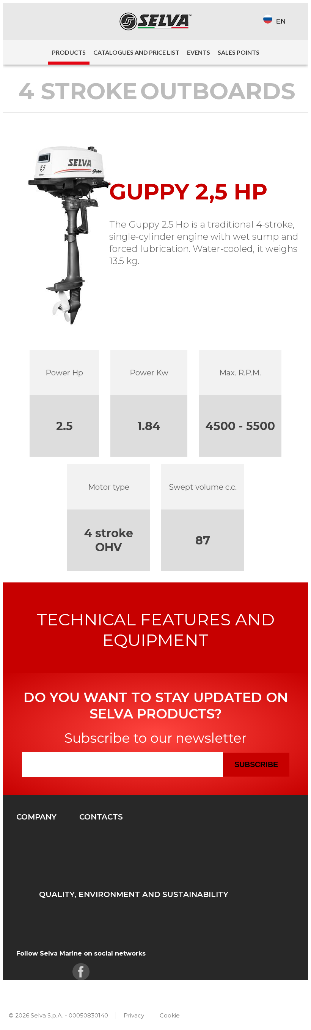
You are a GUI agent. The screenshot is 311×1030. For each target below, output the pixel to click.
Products (69, 52)
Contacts (101, 817)
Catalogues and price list (136, 52)
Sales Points (238, 52)
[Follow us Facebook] (23, 21)
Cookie (170, 1015)
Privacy (134, 1015)
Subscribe (256, 764)
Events (198, 52)
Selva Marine (155, 21)
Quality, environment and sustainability (133, 894)
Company (36, 817)
